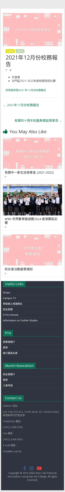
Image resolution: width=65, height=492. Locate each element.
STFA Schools (10, 314)
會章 (5, 347)
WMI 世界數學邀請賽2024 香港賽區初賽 (31, 221)
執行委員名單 (10, 353)
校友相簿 (8, 309)
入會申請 (8, 385)
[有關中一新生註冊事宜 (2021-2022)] (32, 140)
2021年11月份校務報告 (21, 105)
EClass (6, 292)
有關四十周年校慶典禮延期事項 (38, 120)
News (20, 51)
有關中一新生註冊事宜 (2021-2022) (29, 172)
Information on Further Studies (20, 320)
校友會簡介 (9, 374)
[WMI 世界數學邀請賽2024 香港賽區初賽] (32, 186)
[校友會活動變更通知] (32, 236)
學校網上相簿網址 (12, 303)
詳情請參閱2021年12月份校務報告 (26, 90)
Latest (10, 51)
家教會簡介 (9, 341)
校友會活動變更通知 (19, 269)
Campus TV (9, 298)
